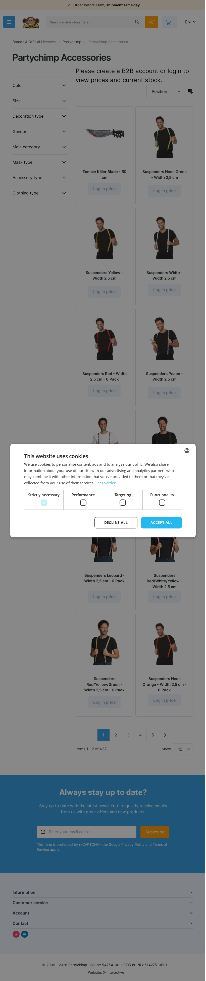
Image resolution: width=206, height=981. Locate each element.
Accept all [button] (161, 522)
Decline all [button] (116, 522)
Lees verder (105, 482)
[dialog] (103, 490)
